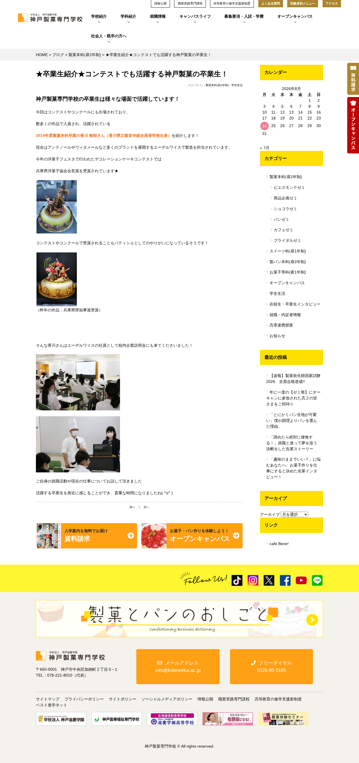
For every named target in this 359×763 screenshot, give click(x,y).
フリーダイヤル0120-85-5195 (274, 666)
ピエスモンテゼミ (289, 187)
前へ (132, 507)
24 (264, 126)
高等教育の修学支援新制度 (278, 699)
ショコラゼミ (285, 208)
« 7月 (265, 148)
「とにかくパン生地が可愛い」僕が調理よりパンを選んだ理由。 (291, 420)
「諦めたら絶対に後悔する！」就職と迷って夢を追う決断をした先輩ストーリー (291, 443)
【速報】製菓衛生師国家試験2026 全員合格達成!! (293, 378)
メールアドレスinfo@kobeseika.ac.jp (178, 666)
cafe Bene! (279, 543)
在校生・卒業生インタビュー (295, 304)
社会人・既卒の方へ (108, 36)
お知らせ (277, 336)
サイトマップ (47, 699)
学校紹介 (99, 16)
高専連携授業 (281, 325)
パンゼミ (281, 219)
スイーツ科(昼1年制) (288, 251)
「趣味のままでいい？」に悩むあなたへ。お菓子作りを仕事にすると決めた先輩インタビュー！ (293, 468)
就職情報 (158, 16)
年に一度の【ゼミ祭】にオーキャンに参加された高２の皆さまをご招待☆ (293, 398)
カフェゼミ (283, 229)
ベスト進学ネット (51, 705)
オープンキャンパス (295, 16)
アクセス (332, 3)
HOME (42, 54)
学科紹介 (128, 16)
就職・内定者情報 (285, 314)
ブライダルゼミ (287, 240)
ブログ (58, 54)
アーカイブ (270, 514)
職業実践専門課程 (234, 699)
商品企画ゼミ (285, 198)
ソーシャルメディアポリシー (166, 699)
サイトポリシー (122, 699)
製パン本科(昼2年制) (288, 261)
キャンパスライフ (195, 16)
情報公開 (205, 699)
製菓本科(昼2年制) (84, 54)
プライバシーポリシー (84, 699)
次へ (146, 507)
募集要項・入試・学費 (244, 16)
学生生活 (237, 85)
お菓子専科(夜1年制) (288, 272)
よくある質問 (270, 3)
